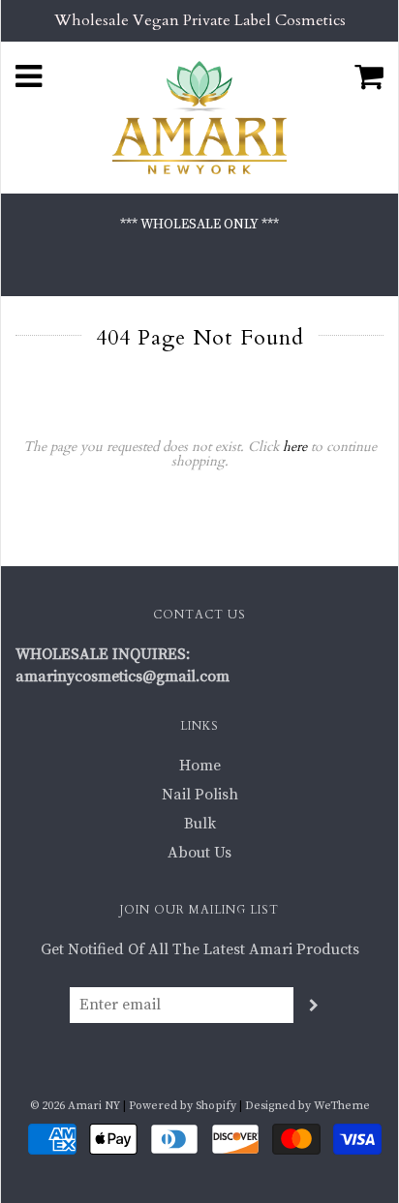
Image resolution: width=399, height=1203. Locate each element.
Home (200, 765)
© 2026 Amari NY (75, 1105)
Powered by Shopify (182, 1105)
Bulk (200, 823)
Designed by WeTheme (307, 1105)
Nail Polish (200, 794)
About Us (199, 852)
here (295, 446)
